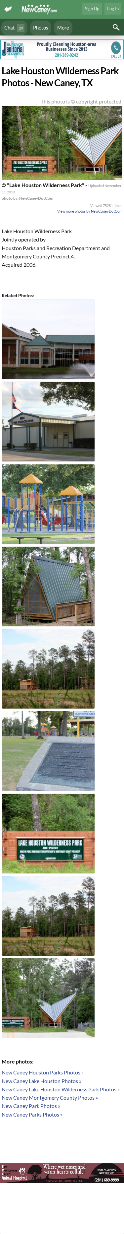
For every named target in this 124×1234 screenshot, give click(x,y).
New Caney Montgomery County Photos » (50, 1097)
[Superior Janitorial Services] (62, 50)
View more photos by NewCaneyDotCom (89, 211)
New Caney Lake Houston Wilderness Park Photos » (61, 1089)
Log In (113, 8)
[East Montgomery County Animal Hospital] (62, 1174)
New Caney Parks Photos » (32, 1114)
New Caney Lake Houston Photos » (41, 1081)
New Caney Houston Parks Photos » (43, 1072)
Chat (13, 28)
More (63, 28)
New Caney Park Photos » (31, 1106)
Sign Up (92, 8)
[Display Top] (62, 37)
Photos (40, 28)
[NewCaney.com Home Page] (40, 9)
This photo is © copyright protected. (81, 101)
